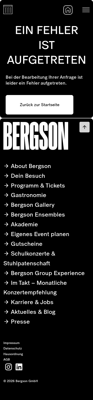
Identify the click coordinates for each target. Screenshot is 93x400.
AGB (6, 359)
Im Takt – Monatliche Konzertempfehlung (35, 287)
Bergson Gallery (32, 204)
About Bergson (30, 165)
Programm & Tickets (37, 185)
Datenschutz (12, 348)
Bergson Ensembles (37, 214)
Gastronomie (27, 194)
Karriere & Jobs (31, 302)
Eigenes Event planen (39, 233)
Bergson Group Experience (47, 272)
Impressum (11, 343)
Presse (19, 321)
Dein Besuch (27, 175)
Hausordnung (13, 354)
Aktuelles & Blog (32, 311)
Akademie (23, 224)
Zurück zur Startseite (39, 105)
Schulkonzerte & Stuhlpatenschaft (29, 258)
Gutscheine (25, 243)
